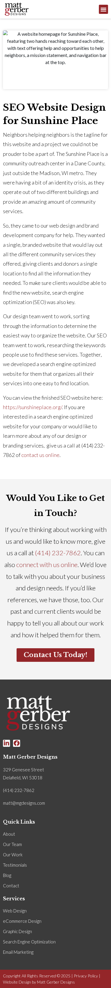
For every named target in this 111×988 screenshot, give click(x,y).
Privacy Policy (86, 975)
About (9, 834)
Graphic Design (17, 931)
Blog (7, 875)
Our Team (12, 844)
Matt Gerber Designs (56, 981)
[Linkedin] (6, 743)
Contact (11, 885)
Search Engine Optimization (29, 941)
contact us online (40, 455)
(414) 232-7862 (58, 553)
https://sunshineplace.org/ (32, 407)
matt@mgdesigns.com (24, 803)
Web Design (15, 910)
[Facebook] (16, 743)
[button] (103, 9)
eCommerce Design (22, 921)
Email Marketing (18, 952)
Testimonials (15, 865)
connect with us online (47, 565)
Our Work (12, 854)
